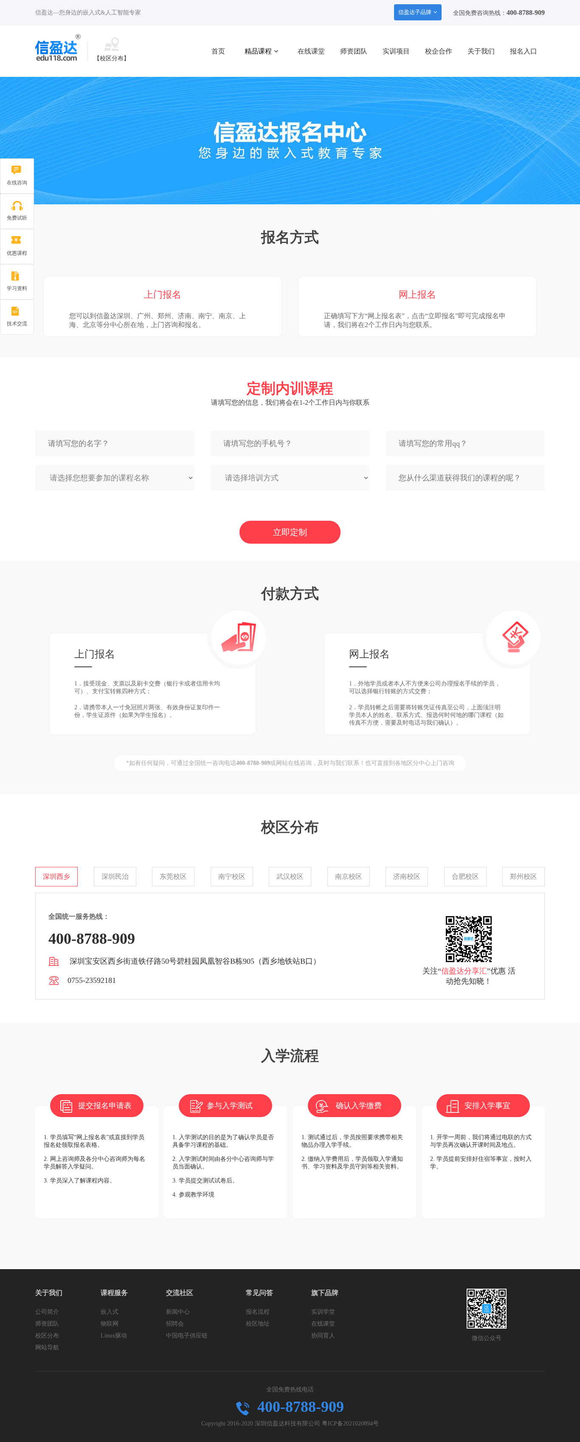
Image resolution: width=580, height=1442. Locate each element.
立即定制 (290, 532)
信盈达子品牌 (414, 12)
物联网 (109, 1324)
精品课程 (258, 51)
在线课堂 (311, 51)
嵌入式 (109, 1312)
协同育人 (323, 1335)
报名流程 (258, 1312)
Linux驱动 (114, 1335)
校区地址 (258, 1324)
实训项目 (396, 51)
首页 (218, 51)
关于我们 (481, 51)
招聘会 (175, 1324)
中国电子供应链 (187, 1335)
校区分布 (47, 1335)
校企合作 (438, 51)
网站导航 (47, 1347)
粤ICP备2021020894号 (350, 1423)
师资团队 (353, 51)
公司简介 (47, 1312)
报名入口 (523, 51)
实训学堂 (323, 1312)
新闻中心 (178, 1312)
